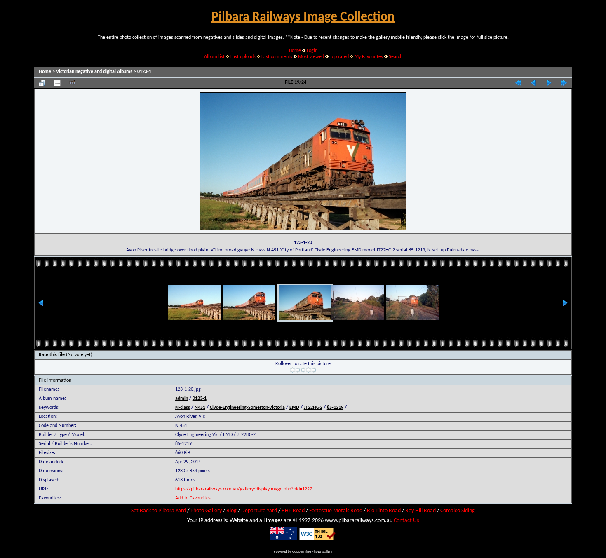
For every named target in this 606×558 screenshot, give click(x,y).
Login (312, 50)
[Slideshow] (72, 82)
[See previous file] (533, 82)
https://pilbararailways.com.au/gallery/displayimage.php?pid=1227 (243, 489)
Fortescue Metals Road (335, 511)
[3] (303, 370)
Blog (231, 511)
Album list (214, 56)
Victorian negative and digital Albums (94, 71)
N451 (200, 407)
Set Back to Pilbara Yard (158, 511)
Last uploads (243, 56)
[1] (292, 370)
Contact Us (406, 521)
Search (395, 56)
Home (295, 50)
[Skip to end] (564, 82)
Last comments (276, 56)
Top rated (339, 56)
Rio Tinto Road (384, 511)
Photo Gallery (206, 511)
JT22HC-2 (313, 407)
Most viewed (311, 56)
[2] (298, 370)
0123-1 (144, 71)
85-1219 (335, 407)
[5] (314, 370)
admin (181, 398)
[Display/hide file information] (57, 82)
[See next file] (548, 82)
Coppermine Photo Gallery (312, 551)
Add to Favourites (193, 498)
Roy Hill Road (420, 511)
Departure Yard (259, 511)
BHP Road (293, 511)
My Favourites (369, 56)
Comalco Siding (457, 511)
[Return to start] (518, 82)
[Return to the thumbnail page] (42, 82)
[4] (308, 370)
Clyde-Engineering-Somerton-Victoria (247, 407)
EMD (294, 407)
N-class (182, 407)
